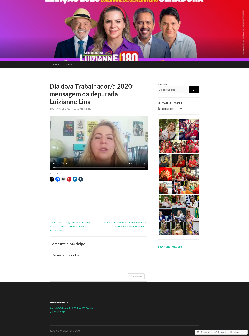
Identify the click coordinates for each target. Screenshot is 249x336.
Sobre (68, 64)
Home (56, 64)
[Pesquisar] (194, 89)
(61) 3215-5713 (57, 312)
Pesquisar (163, 84)
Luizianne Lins (82, 109)
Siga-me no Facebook (170, 247)
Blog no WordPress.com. (65, 331)
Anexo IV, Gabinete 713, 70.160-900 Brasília (71, 308)
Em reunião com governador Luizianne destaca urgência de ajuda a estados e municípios (70, 226)
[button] (168, 129)
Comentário (136, 276)
